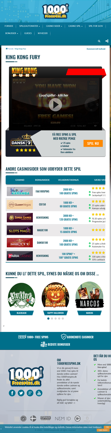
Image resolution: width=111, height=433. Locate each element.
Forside (10, 49)
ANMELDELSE (21, 301)
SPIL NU (93, 143)
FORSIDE (9, 26)
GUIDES (28, 33)
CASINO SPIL (74, 26)
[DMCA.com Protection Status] (87, 418)
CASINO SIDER (53, 26)
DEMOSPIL (21, 293)
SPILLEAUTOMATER (28, 26)
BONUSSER (11, 33)
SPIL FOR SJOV (96, 26)
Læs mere (103, 430)
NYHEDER (43, 33)
